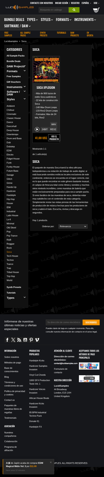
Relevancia (64, 226)
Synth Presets (43, 34)
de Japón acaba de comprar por (24, 464)
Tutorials (61, 32)
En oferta (90, 34)
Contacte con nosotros (41, 3)
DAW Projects (74, 34)
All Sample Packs (25, 34)
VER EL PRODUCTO (54, 138)
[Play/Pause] (37, 129)
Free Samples (8, 34)
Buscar (74, 10)
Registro (75, 3)
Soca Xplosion (46, 87)
